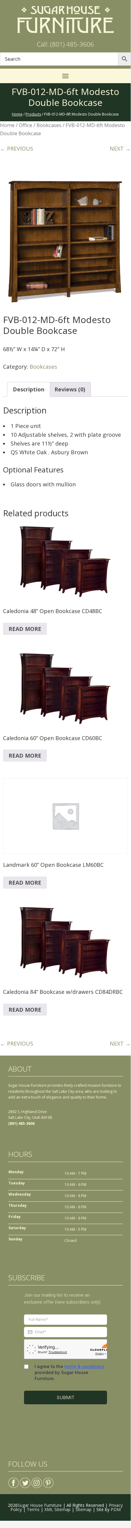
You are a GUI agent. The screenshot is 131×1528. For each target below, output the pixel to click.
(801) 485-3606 (21, 1123)
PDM (116, 1509)
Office (25, 125)
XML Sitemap (57, 1509)
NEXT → (120, 148)
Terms (33, 1509)
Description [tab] (28, 389)
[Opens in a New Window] (13, 1480)
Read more (25, 628)
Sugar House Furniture (40, 1505)
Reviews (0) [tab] (69, 389)
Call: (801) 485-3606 (65, 44)
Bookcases (48, 125)
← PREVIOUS (16, 148)
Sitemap (83, 1509)
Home (7, 125)
